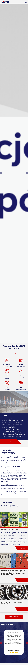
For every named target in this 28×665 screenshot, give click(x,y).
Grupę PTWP (16, 462)
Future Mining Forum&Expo (9, 485)
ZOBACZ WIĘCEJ (14, 617)
